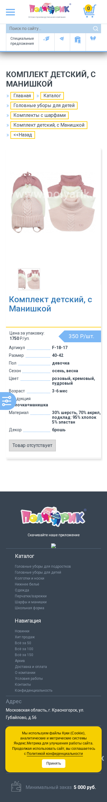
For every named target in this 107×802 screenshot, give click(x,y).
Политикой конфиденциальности (55, 754)
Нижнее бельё (27, 584)
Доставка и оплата (31, 667)
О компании (25, 673)
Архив (20, 661)
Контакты (23, 684)
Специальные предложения (22, 41)
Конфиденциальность (33, 690)
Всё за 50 (23, 643)
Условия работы (29, 679)
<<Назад (22, 135)
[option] (53, 209)
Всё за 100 (24, 649)
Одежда (22, 590)
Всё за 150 (24, 655)
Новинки (22, 631)
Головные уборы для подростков (62, 42)
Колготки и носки (29, 578)
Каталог (52, 95)
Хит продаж (25, 637)
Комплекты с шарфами (39, 115)
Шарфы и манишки (78, 42)
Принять (53, 763)
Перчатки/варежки (31, 596)
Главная (22, 95)
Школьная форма (29, 608)
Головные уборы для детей (46, 42)
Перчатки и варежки (93, 42)
